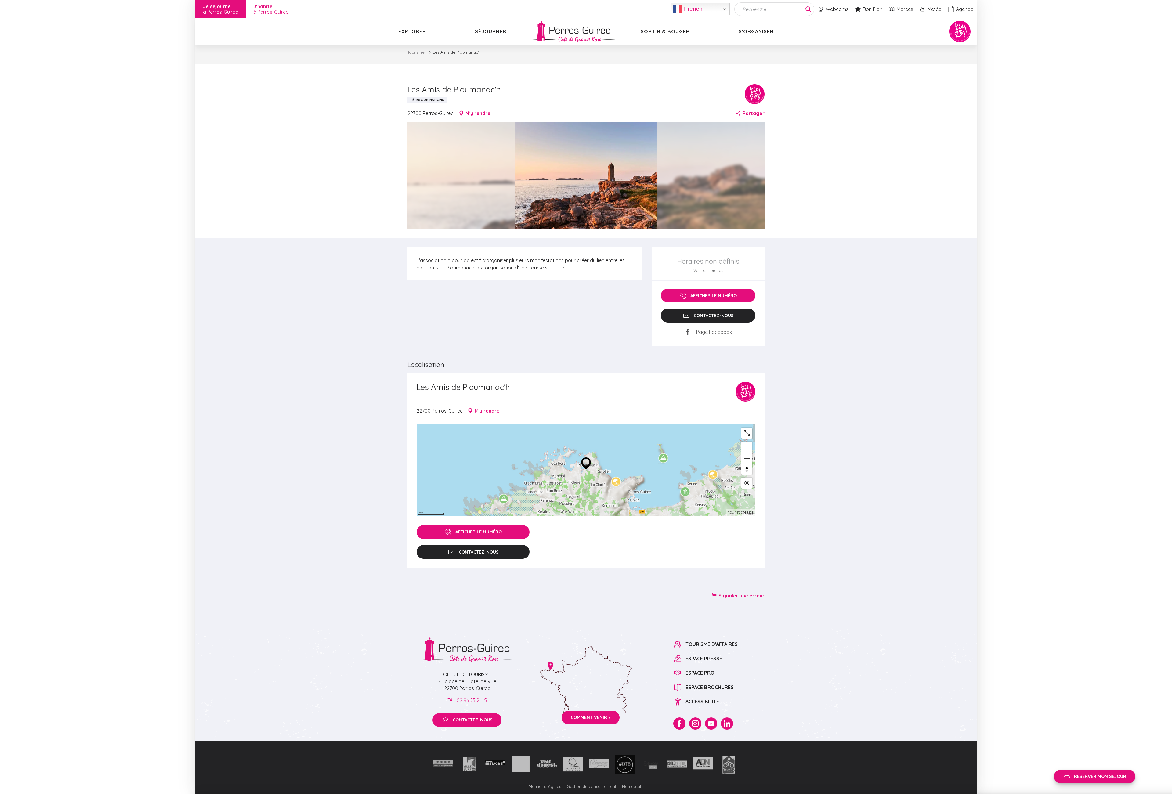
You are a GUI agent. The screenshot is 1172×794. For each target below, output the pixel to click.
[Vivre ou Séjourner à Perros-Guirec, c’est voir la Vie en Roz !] (573, 31)
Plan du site (633, 786)
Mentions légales (545, 786)
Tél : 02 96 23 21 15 (467, 700)
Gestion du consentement (591, 786)
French (692, 8)
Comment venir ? (590, 717)
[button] (586, 175)
